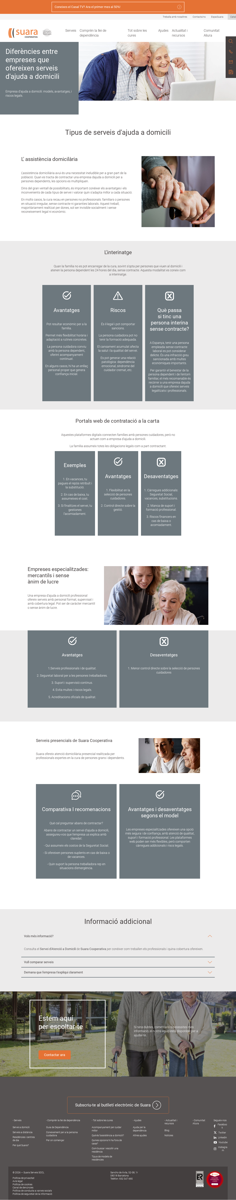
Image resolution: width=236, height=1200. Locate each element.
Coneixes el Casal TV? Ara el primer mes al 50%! (87, 7)
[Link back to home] (23, 33)
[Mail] (231, 62)
